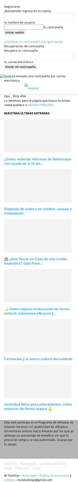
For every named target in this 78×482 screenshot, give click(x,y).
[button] (7, 88)
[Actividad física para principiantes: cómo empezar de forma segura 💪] (38, 396)
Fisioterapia (28, 464)
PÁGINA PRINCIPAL (41, 105)
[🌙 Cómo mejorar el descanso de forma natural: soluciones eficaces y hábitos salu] (38, 301)
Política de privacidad (54, 475)
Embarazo (22, 468)
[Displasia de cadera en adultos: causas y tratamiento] (38, 201)
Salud (8, 468)
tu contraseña (53, 27)
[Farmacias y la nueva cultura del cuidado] (38, 351)
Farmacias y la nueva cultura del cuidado (38, 359)
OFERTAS (10, 464)
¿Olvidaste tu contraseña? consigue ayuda (33, 42)
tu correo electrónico (18, 62)
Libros (36, 468)
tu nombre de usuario (19, 22)
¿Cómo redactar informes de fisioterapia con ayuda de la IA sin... (37, 161)
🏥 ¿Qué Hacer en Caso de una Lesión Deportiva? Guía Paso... (35, 261)
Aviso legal (29, 475)
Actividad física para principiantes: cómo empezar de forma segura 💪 (38, 406)
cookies (9, 480)
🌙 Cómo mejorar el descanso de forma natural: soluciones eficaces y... (36, 311)
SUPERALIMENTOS (52, 464)
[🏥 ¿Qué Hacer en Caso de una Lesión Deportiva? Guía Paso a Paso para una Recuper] (38, 251)
